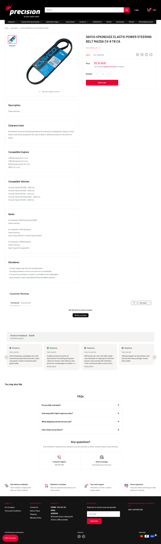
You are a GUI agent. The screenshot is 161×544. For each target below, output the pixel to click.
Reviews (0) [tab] (15, 303)
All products (14, 28)
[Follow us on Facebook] (79, 536)
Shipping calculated (109, 67)
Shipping (33, 514)
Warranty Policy (35, 518)
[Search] (127, 9)
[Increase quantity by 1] (109, 73)
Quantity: (89, 74)
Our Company (10, 507)
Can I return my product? (52, 429)
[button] (51, 366)
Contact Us (34, 507)
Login (136, 10)
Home (6, 28)
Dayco (88, 55)
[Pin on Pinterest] (142, 54)
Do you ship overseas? (51, 405)
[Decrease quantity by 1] (96, 73)
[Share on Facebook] (137, 54)
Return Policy (35, 511)
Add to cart (102, 83)
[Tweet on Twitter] (146, 54)
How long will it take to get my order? (57, 413)
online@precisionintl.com (65, 510)
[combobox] (84, 9)
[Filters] (134, 303)
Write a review (81, 315)
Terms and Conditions (13, 511)
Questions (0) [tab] (26, 303)
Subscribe (94, 521)
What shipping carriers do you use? (57, 421)
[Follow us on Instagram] (83, 536)
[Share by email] (151, 54)
